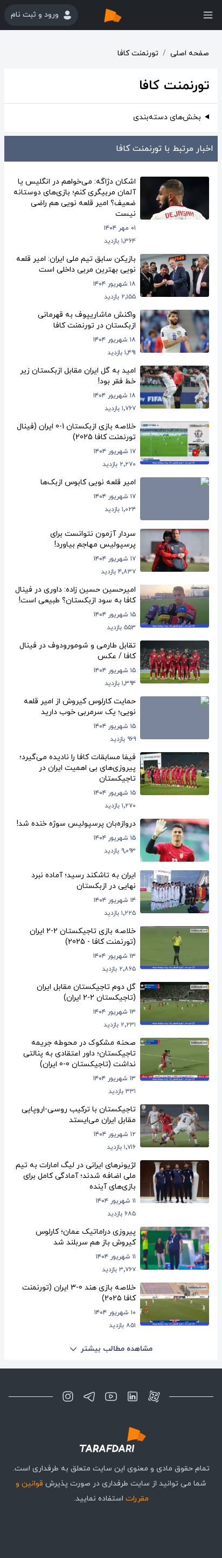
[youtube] (111, 1396)
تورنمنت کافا (137, 53)
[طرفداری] (124, 15)
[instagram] (67, 1396)
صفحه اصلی (189, 53)
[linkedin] (132, 1396)
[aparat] (154, 1396)
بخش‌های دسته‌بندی (167, 117)
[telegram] (89, 1396)
